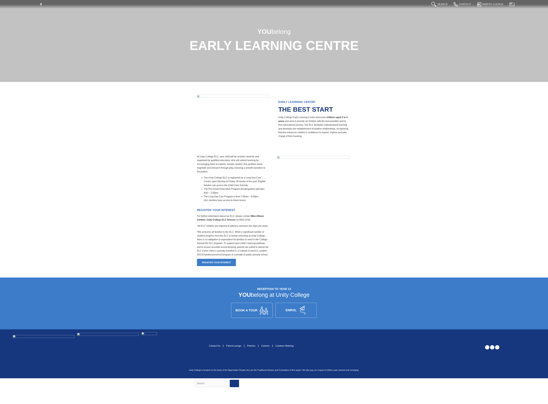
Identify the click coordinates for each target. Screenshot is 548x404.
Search (442, 4)
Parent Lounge (233, 346)
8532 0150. (245, 220)
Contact (465, 4)
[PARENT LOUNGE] (479, 4)
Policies (251, 346)
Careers (265, 346)
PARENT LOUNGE (492, 4)
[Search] (434, 4)
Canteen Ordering (284, 346)
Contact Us (214, 346)
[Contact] (455, 4)
